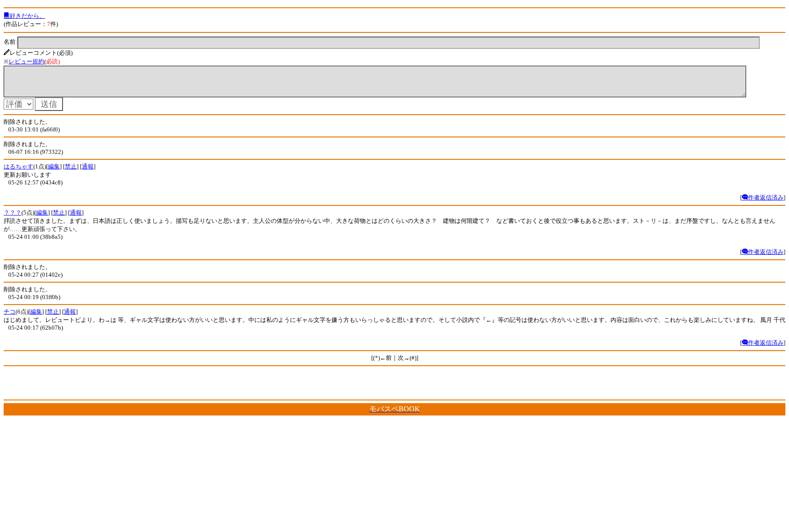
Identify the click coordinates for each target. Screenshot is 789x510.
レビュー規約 (26, 61)
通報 (88, 166)
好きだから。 (27, 15)
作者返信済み (766, 197)
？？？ (12, 212)
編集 (54, 166)
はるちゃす (18, 166)
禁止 (71, 166)
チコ (10, 311)
